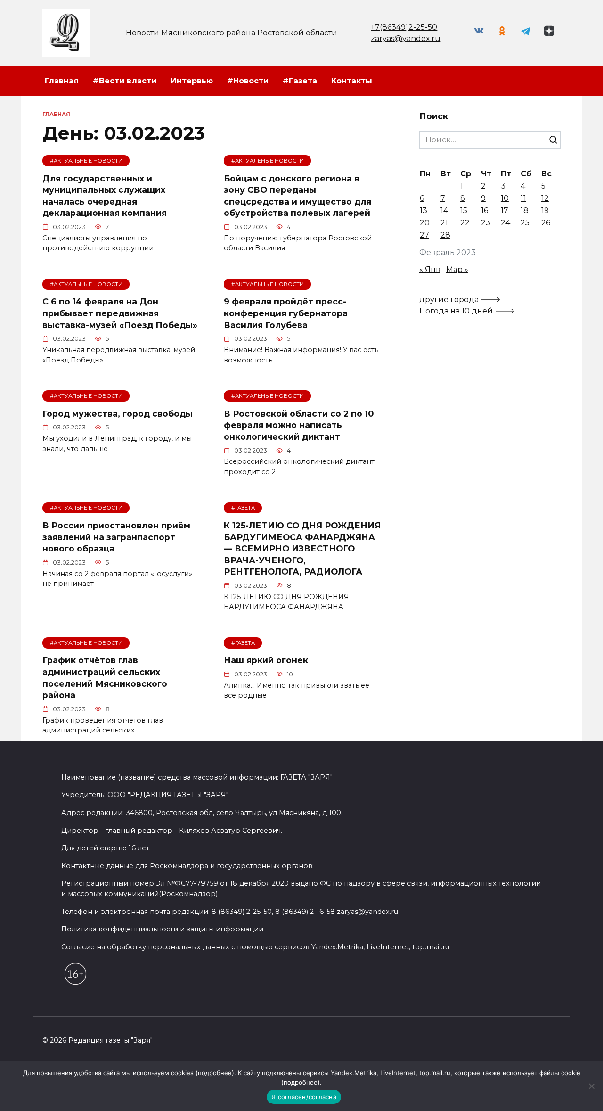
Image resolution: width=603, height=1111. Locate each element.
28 (445, 234)
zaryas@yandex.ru (405, 38)
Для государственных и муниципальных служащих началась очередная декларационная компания (104, 195)
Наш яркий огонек (266, 660)
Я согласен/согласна (303, 1097)
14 (444, 210)
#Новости (248, 80)
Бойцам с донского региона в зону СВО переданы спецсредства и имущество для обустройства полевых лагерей (297, 195)
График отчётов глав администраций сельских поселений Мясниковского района (104, 677)
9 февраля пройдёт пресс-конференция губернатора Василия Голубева (286, 312)
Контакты (351, 80)
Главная (62, 80)
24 (505, 222)
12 (545, 198)
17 (504, 210)
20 (425, 222)
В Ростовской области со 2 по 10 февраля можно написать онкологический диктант (299, 424)
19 (545, 210)
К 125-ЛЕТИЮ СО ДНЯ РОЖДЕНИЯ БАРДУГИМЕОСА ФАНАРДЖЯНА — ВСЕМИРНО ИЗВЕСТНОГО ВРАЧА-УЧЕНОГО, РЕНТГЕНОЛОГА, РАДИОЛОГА (302, 548)
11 (523, 198)
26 (545, 222)
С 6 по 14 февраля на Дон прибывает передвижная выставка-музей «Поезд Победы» (119, 312)
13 (423, 210)
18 (525, 210)
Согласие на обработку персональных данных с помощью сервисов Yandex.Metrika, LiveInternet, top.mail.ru (255, 947)
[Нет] (591, 1086)
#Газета (300, 80)
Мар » (457, 269)
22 (465, 222)
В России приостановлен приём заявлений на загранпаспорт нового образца (116, 536)
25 (525, 222)
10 (505, 198)
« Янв (429, 269)
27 (424, 234)
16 (484, 210)
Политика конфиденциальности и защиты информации (162, 929)
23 (485, 222)
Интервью (192, 80)
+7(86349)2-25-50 (404, 27)
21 (444, 222)
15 (463, 210)
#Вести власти (124, 80)
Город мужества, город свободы (117, 413)
